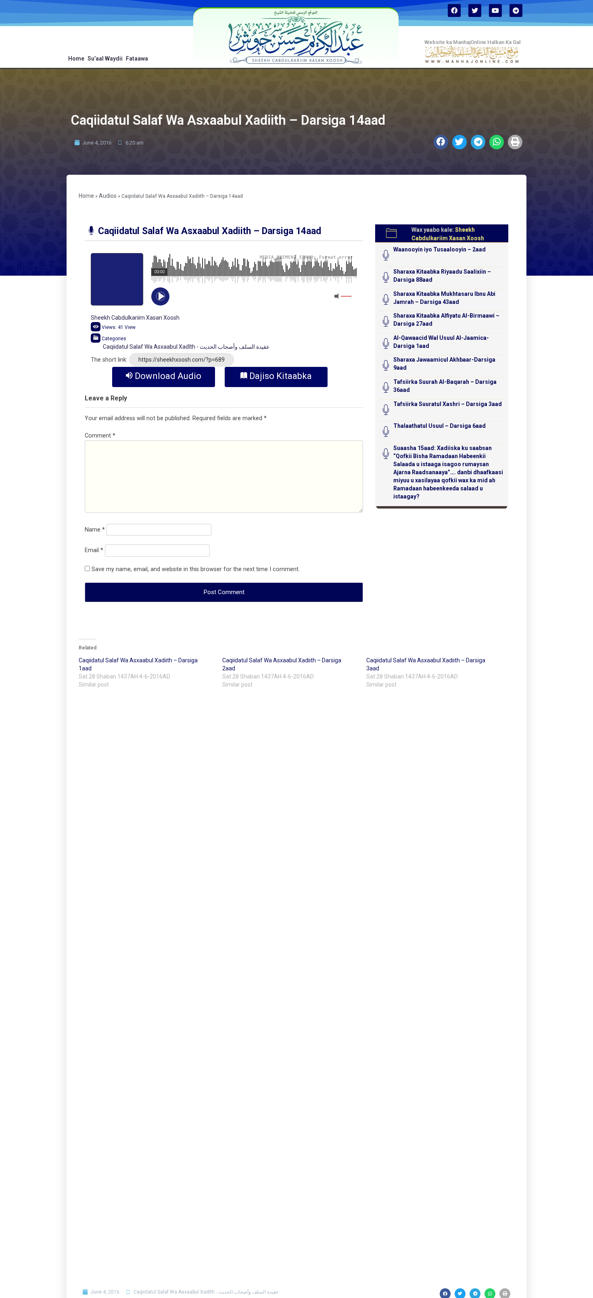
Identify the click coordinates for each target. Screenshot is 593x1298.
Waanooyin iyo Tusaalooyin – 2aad (439, 249)
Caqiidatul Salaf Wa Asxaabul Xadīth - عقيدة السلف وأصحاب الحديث (186, 346)
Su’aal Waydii (105, 58)
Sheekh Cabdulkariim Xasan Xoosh (135, 317)
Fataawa (137, 58)
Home (76, 58)
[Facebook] (454, 10)
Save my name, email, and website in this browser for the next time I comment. (196, 569)
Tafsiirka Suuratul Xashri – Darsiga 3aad (447, 404)
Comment (100, 435)
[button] (441, 142)
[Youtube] (495, 10)
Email (94, 550)
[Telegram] (515, 10)
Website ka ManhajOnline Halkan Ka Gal (472, 42)
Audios (108, 196)
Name (95, 529)
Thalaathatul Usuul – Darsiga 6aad (439, 426)
